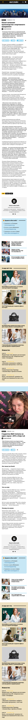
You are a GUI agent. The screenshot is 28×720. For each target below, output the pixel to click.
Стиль (5, 284)
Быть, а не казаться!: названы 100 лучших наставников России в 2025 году (12, 378)
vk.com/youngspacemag (10, 229)
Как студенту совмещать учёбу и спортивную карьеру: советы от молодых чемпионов (17, 243)
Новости (4, 261)
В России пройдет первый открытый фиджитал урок (17, 257)
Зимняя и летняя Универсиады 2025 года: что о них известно (17, 250)
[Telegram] (25, 2)
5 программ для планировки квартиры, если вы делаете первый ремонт (13, 345)
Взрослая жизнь (7, 343)
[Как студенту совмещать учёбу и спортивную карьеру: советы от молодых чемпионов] (6, 244)
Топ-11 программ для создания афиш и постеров (13, 306)
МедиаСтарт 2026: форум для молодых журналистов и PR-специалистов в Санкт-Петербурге (13, 356)
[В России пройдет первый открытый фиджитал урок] (6, 259)
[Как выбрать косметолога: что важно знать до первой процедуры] (14, 277)
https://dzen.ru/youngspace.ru (14, 207)
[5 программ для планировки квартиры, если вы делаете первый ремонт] (14, 336)
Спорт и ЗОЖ (5, 246)
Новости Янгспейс (14, 205)
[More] (25, 40)
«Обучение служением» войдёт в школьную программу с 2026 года (12, 363)
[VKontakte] (15, 213)
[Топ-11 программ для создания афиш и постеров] (14, 297)
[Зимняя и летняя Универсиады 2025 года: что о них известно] (6, 252)
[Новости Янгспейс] (3, 29)
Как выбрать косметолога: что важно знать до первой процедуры (12, 287)
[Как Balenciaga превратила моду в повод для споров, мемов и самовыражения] (14, 316)
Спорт (11, 193)
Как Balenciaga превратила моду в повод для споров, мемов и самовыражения (13, 326)
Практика (6, 304)
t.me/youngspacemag (9, 225)
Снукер (7, 193)
